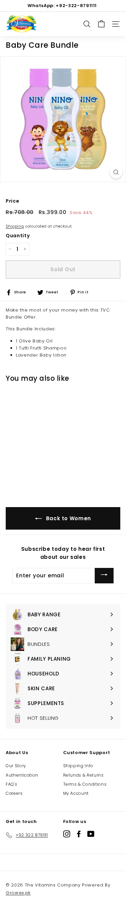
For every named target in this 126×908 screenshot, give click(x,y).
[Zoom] (116, 172)
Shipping (15, 226)
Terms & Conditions (85, 784)
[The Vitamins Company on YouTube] (90, 833)
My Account (76, 793)
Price (12, 201)
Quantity (18, 235)
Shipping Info (78, 766)
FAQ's (11, 784)
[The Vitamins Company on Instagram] (66, 833)
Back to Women (67, 518)
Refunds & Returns (83, 775)
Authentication (22, 775)
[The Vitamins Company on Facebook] (78, 833)
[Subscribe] (104, 575)
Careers (14, 793)
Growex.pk (18, 893)
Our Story (16, 766)
